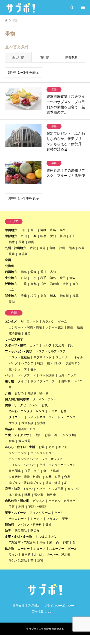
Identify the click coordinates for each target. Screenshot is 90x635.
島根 (43, 230)
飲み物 (9, 548)
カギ (51, 447)
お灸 (45, 405)
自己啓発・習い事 (17, 501)
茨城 (12, 302)
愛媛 (33, 272)
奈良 (75, 284)
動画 (70, 327)
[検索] (71, 7)
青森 (73, 278)
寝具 (67, 477)
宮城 (24, 278)
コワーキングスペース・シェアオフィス (36, 459)
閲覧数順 (72, 57)
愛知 (53, 236)
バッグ (13, 363)
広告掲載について (44, 611)
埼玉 (33, 296)
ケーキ (59, 512)
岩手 (43, 278)
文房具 (59, 345)
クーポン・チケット (46, 399)
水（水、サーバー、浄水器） (53, 554)
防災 (8, 530)
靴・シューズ (18, 369)
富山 (24, 236)
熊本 (72, 248)
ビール (72, 548)
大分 (43, 248)
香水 (33, 369)
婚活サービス (27, 429)
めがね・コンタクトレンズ (27, 411)
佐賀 (33, 248)
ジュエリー (62, 357)
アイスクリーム (40, 512)
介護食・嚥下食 (38, 393)
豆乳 (40, 560)
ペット (9, 375)
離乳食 (51, 495)
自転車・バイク (71, 381)
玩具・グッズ (67, 375)
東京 (43, 296)
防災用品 (21, 530)
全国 (8, 260)
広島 (53, 230)
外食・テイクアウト (18, 435)
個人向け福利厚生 (17, 399)
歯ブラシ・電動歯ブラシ (25, 483)
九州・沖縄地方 (15, 248)
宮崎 (52, 248)
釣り (71, 345)
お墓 (42, 447)
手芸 (12, 506)
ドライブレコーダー (44, 381)
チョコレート (18, 518)
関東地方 (11, 296)
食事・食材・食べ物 (18, 536)
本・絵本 (15, 495)
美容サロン (73, 363)
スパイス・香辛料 (30, 524)
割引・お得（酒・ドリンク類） (57, 435)
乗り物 (9, 381)
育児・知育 (12, 489)
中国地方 (11, 230)
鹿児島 (23, 254)
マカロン (52, 518)
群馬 (75, 296)
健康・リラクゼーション (21, 405)
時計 (40, 363)
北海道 (9, 266)
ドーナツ (36, 518)
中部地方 (11, 236)
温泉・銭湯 (53, 483)
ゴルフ (47, 345)
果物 (43, 542)
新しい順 (18, 57)
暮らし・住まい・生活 (20, 447)
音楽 (27, 333)
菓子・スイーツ (15, 512)
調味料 (9, 524)
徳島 (24, 272)
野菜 (66, 542)
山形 (33, 278)
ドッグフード (27, 375)
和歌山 (54, 284)
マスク (13, 423)
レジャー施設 (55, 327)
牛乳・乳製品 (18, 560)
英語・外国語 (37, 506)
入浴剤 (54, 471)
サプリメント (43, 357)
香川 (43, 272)
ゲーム (62, 321)
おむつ (19, 393)
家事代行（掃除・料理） (25, 477)
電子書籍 (15, 333)
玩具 (27, 495)
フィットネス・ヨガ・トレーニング (52, 417)
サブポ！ (34, 628)
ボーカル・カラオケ (62, 501)
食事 (12, 441)
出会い (9, 429)
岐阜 (43, 236)
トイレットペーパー (22, 465)
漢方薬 (41, 423)
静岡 (31, 242)
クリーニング (18, 453)
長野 (21, 242)
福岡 (81, 248)
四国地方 (11, 272)
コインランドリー (42, 453)
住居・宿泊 (32, 471)
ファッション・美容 (18, 351)
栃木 (53, 296)
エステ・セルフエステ (51, 351)
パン (55, 536)
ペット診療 (47, 375)
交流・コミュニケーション (58, 465)
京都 (33, 284)
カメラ (34, 345)
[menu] (82, 7)
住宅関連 (15, 471)
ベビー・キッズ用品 (50, 489)
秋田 (63, 278)
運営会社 (18, 605)
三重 (24, 284)
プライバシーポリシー (59, 605)
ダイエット (16, 417)
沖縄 (62, 248)
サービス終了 (14, 339)
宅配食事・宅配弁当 (22, 542)
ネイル (78, 357)
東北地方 (11, 278)
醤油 (49, 524)
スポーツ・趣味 (15, 345)
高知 (53, 272)
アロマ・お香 (57, 411)
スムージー (56, 548)
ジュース (40, 548)
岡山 (33, 230)
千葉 (24, 296)
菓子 (65, 518)
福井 (12, 242)
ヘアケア (28, 363)
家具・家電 (53, 477)
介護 (8, 393)
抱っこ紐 (73, 489)
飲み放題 (24, 441)
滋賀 (12, 290)
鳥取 (63, 230)
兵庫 (43, 284)
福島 (53, 278)
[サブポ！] (20, 7)
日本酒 (26, 554)
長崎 (12, 254)
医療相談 (28, 423)
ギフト (62, 447)
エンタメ (11, 321)
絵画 (80, 327)
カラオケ (48, 321)
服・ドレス (54, 363)
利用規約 (34, 605)
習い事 (38, 495)
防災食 (35, 530)
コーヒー (24, 548)
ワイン (13, 554)
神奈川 (64, 296)
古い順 (44, 57)
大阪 (66, 284)
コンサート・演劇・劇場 (25, 327)
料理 (21, 506)
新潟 (63, 236)
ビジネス (39, 501)
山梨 (33, 236)
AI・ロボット (29, 321)
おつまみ (42, 536)
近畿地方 (11, 284)
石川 (73, 236)
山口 (24, 230)
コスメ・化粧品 (19, 357)
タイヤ (22, 381)
